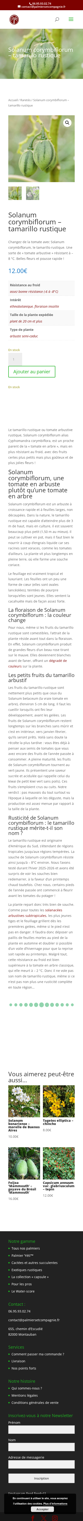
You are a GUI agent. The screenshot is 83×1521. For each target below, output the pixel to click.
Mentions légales (25, 1395)
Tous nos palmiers (26, 1248)
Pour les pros (22, 1284)
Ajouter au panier (31, 371)
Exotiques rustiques (27, 1270)
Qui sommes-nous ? (27, 1388)
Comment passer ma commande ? (38, 1354)
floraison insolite (47, 306)
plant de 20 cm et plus (26, 321)
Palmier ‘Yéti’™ (22, 1255)
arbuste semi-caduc (24, 336)
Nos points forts (24, 1368)
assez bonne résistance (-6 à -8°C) (34, 291)
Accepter (42, 1509)
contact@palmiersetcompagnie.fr (34, 1320)
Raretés (25, 100)
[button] (67, 123)
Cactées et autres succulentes (35, 1262)
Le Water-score (23, 1291)
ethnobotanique (21, 306)
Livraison (18, 1361)
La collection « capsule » (30, 1277)
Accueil (13, 100)
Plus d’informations (55, 1503)
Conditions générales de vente (35, 1402)
